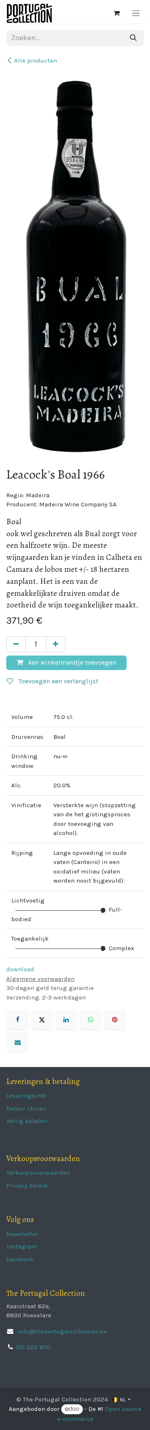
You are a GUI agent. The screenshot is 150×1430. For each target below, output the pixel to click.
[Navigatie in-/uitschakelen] (136, 13)
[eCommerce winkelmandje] (117, 13)
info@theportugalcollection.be (61, 1331)
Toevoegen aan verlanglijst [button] (57, 681)
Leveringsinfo (26, 1095)
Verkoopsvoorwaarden (38, 1172)
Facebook (20, 1259)
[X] (42, 1020)
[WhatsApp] (90, 1020)
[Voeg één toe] (55, 644)
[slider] (103, 910)
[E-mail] (18, 1043)
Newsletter (22, 1234)
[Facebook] (18, 1020)
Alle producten (35, 60)
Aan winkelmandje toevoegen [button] (71, 662)
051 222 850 (33, 1347)
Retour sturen (26, 1108)
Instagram (21, 1246)
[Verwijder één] (16, 644)
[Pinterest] (115, 1020)
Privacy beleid (27, 1185)
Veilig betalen (26, 1121)
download (20, 969)
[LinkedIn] (66, 1020)
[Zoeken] (133, 38)
